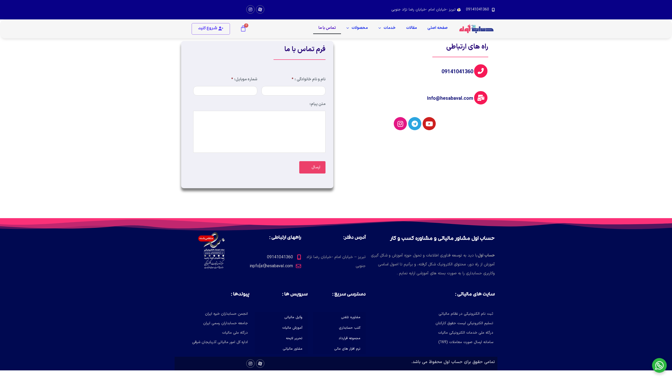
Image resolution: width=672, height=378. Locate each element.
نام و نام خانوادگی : (309, 79)
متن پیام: (317, 104)
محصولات (359, 28)
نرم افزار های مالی (347, 348)
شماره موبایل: (244, 79)
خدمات (390, 28)
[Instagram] (250, 9)
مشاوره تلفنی (350, 317)
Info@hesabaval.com (450, 98)
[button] (211, 29)
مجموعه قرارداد (349, 338)
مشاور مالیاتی (292, 348)
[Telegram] (414, 123)
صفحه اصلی (437, 28)
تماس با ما (327, 28)
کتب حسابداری (349, 327)
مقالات (411, 28)
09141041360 (457, 72)
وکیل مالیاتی (293, 317)
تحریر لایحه (294, 338)
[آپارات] (260, 9)
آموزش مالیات (292, 327)
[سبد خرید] (243, 29)
